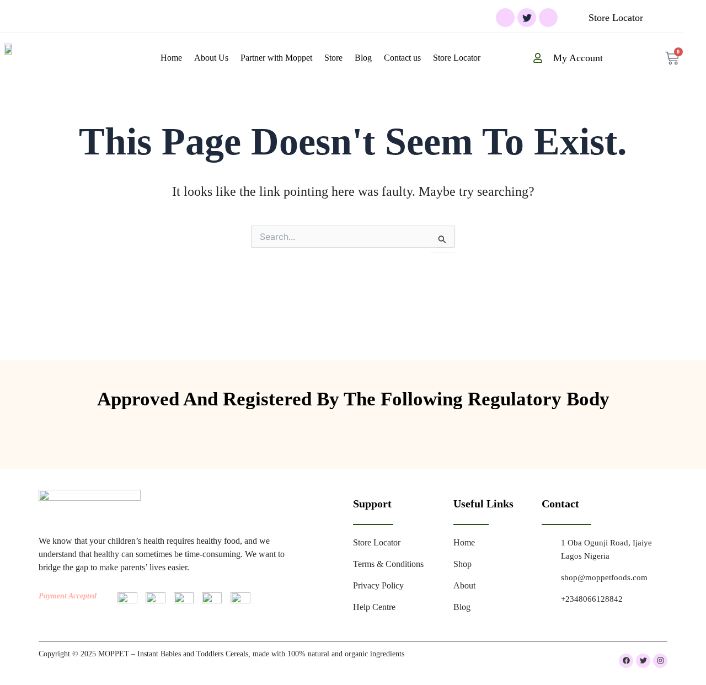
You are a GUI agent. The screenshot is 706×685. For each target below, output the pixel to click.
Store (333, 57)
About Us (211, 57)
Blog (363, 57)
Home (171, 57)
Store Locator (456, 57)
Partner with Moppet (276, 57)
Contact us (402, 57)
